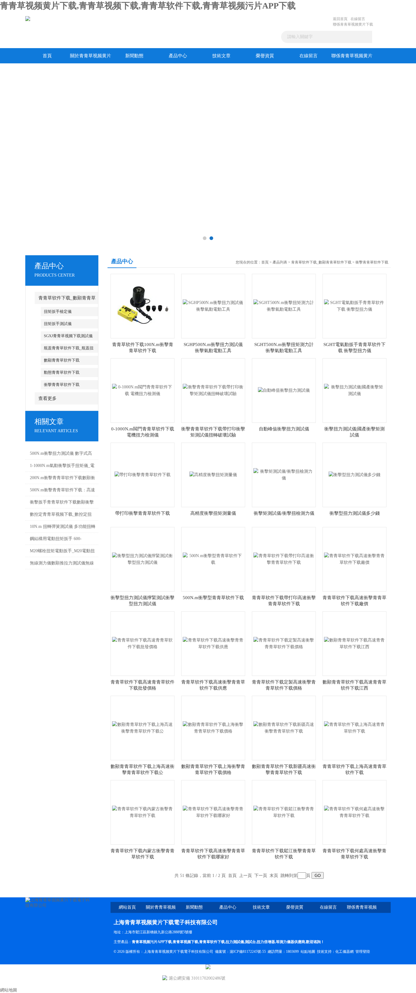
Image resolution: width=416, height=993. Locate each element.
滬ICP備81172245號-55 (248, 951)
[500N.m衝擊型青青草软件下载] (213, 559)
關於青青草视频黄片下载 (90, 58)
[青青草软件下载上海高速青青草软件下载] (354, 727)
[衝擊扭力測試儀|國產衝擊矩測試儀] (354, 390)
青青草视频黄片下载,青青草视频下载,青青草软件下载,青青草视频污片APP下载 (148, 5)
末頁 (274, 875)
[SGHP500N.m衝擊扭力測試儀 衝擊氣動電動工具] (213, 305)
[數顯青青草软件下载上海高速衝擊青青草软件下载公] (142, 727)
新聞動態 (134, 55)
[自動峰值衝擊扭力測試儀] (284, 390)
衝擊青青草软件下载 (61, 384)
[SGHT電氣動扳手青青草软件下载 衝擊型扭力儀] (354, 305)
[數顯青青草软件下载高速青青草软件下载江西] (354, 643)
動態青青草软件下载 (61, 372)
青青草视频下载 (185, 942)
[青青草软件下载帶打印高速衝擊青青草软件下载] (283, 559)
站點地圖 (308, 951)
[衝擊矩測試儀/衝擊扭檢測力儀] (283, 474)
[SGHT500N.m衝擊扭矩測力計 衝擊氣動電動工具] (283, 305)
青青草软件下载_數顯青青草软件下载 (321, 262)
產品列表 (280, 262)
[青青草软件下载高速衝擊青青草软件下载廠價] (354, 559)
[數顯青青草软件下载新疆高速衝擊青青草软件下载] (283, 727)
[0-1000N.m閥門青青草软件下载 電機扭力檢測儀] (142, 390)
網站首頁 (127, 907)
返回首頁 (340, 19)
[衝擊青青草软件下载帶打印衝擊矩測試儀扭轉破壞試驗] (213, 390)
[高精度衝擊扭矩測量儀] (213, 474)
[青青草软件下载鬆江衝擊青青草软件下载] (283, 812)
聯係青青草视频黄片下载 (353, 24)
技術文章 (221, 55)
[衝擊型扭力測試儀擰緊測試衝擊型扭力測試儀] (142, 559)
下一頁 (260, 875)
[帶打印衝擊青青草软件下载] (143, 474)
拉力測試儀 (235, 942)
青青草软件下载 (212, 942)
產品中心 (178, 55)
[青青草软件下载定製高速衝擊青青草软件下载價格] (283, 643)
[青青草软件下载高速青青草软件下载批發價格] (142, 643)
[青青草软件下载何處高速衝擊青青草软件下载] (354, 812)
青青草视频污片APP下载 (152, 942)
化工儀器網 (344, 951)
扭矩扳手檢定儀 (58, 311)
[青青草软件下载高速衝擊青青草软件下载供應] (213, 643)
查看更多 (47, 398)
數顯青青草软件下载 (61, 360)
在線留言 (358, 19)
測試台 (250, 942)
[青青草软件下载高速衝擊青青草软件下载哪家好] (213, 812)
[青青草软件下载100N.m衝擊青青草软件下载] (142, 305)
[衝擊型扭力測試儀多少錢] (354, 474)
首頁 (47, 55)
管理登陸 (362, 951)
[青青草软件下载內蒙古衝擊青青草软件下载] (142, 812)
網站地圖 (8, 990)
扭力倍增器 (266, 942)
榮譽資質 (265, 55)
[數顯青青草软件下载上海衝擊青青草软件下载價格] (213, 727)
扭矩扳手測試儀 (58, 323)
